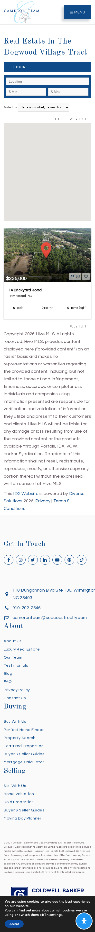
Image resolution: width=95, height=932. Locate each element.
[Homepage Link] (22, 12)
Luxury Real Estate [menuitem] (22, 649)
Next (89, 119)
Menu (79, 12)
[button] (47, 169)
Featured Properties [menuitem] (23, 746)
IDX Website (25, 493)
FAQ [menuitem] (8, 682)
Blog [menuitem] (8, 673)
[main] (47, 256)
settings (55, 915)
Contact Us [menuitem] (15, 698)
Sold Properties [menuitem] (19, 802)
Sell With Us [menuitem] (15, 786)
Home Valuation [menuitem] (19, 794)
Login (19, 67)
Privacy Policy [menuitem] (17, 690)
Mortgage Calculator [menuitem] (24, 762)
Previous (66, 119)
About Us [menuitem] (13, 641)
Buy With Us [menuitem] (15, 721)
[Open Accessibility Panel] (84, 921)
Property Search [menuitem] (20, 738)
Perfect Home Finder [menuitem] (24, 730)
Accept (14, 924)
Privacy (42, 501)
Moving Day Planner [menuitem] (22, 818)
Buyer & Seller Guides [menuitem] (24, 754)
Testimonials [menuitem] (16, 665)
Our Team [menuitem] (13, 657)
